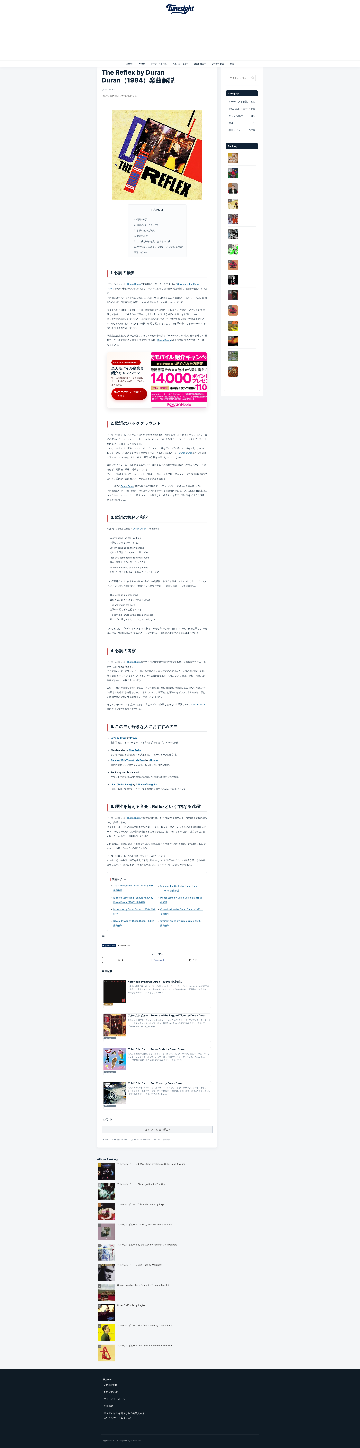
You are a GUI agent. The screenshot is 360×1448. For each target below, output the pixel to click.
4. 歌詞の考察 (141, 235)
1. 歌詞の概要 (140, 219)
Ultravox (153, 760)
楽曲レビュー (110, 946)
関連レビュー (141, 252)
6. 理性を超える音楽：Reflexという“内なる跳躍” (158, 246)
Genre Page (110, 1384)
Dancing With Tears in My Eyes (128, 760)
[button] (194, 960)
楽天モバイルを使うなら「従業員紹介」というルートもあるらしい (125, 1415)
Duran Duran (134, 284)
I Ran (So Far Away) (121, 784)
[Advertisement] (180, 39)
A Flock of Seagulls (146, 784)
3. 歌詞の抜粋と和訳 (144, 230)
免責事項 (108, 1406)
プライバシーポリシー (116, 1399)
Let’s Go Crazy (119, 738)
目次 (153, 209)
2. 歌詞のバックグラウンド (147, 225)
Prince (134, 738)
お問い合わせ (111, 1391)
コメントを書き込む (157, 1129)
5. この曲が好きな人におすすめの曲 (152, 241)
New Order (135, 750)
